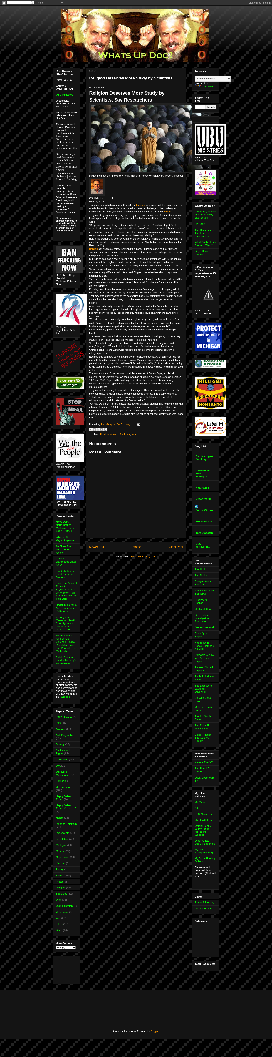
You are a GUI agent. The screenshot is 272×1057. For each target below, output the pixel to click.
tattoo (59, 924)
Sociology (125, 434)
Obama (60, 851)
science (114, 434)
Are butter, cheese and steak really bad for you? (205, 214)
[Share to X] (98, 429)
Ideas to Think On (66, 823)
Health (59, 817)
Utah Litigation (64, 905)
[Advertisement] (67, 969)
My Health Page (204, 819)
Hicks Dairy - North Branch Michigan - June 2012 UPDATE (65, 526)
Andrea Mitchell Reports (204, 669)
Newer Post (97, 547)
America (61, 728)
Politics (60, 875)
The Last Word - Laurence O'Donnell (204, 688)
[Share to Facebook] (101, 429)
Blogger (154, 1031)
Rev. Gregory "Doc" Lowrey (116, 424)
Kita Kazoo (202, 487)
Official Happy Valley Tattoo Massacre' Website (203, 830)
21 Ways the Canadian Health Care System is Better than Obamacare (65, 623)
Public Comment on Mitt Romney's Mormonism (66, 660)
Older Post (176, 547)
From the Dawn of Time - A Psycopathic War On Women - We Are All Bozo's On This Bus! (66, 591)
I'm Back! (200, 223)
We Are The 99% (204, 762)
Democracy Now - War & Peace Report (205, 658)
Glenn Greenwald (205, 627)
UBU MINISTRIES (203, 545)
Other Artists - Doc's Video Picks (205, 842)
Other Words (203, 498)
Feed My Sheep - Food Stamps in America (66, 574)
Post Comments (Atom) (143, 556)
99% (58, 723)
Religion (93, 248)
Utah (58, 899)
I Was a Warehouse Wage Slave (66, 561)
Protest (60, 881)
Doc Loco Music (204, 908)
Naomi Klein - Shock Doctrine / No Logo (204, 645)
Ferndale (61, 780)
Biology (60, 744)
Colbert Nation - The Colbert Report (204, 737)
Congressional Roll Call (203, 583)
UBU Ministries (64, 94)
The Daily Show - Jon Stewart (205, 727)
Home (137, 547)
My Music (200, 802)
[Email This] (91, 429)
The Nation (201, 575)
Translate (207, 86)
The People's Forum (202, 770)
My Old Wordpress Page (204, 851)
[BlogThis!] (94, 429)
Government (63, 786)
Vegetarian (62, 911)
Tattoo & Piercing (204, 902)
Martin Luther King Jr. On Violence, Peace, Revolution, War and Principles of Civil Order (65, 643)
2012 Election (64, 716)
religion (167, 211)
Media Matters (203, 608)
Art (196, 808)
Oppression (62, 857)
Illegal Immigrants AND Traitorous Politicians (66, 608)
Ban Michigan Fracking (204, 458)
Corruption (62, 759)
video (59, 930)
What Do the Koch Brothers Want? (205, 244)
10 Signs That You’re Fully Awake (64, 549)
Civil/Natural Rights (63, 752)
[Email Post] (138, 424)
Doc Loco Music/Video (63, 773)
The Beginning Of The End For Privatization (205, 233)
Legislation (62, 838)
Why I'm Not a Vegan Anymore (65, 539)
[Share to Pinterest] (105, 429)
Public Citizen (204, 510)
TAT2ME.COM (204, 521)
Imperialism (62, 832)
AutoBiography (64, 735)
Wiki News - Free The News (205, 592)
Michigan (61, 845)
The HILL (200, 569)
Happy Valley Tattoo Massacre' (66, 807)
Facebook (65, 696)
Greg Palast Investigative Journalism (202, 618)
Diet (58, 765)
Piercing (60, 863)
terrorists (141, 205)
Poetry (59, 869)
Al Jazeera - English (202, 601)
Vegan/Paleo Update (202, 253)
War (134, 434)
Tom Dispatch (204, 532)
